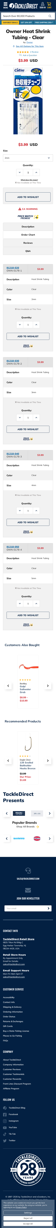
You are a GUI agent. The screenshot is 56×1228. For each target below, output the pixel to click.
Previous (6, 813)
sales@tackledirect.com (14, 964)
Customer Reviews (12, 1069)
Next (49, 813)
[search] (50, 16)
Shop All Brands (25, 826)
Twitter (12, 1140)
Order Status (9, 1016)
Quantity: (28, 165)
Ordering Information (13, 1011)
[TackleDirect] (23, 6)
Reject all (28, 1218)
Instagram (14, 1121)
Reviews (28, 242)
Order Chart (28, 234)
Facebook (13, 1114)
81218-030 (13, 360)
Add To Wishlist (28, 197)
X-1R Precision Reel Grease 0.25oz (29, 765)
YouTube (13, 1127)
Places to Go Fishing (12, 1035)
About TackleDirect (12, 1059)
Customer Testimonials (13, 1074)
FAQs (5, 1040)
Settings (28, 1212)
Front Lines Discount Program (17, 1083)
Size (5, 150)
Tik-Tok (12, 1134)
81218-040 (13, 453)
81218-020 (13, 267)
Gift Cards (8, 1026)
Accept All (28, 1223)
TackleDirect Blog (17, 1107)
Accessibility (9, 997)
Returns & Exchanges (13, 1021)
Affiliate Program (11, 1088)
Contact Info (9, 1002)
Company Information (13, 1064)
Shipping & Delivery (12, 1007)
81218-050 (13, 546)
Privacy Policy (21, 1207)
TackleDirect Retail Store (18, 939)
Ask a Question (30, 55)
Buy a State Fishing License (16, 1031)
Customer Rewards (12, 1079)
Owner (29, 42)
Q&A (28, 251)
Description (28, 226)
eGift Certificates (26, 688)
